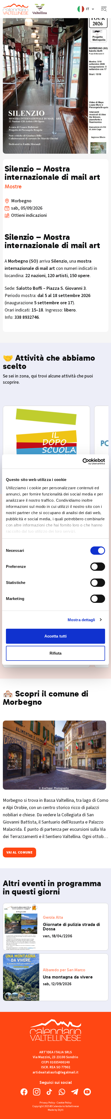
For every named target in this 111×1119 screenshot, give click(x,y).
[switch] (97, 566)
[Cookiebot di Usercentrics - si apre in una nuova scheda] (82, 461)
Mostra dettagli (81, 620)
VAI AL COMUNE (19, 852)
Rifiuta (56, 653)
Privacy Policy (47, 1103)
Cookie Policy (64, 1103)
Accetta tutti (55, 636)
